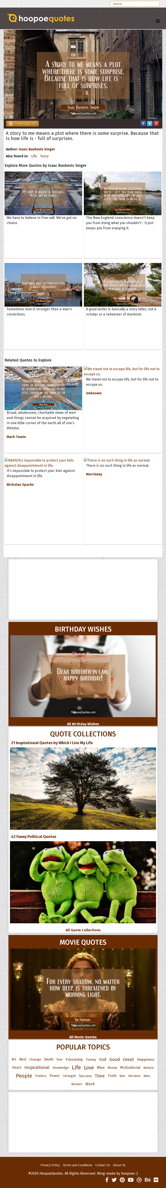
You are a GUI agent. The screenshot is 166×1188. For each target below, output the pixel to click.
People (24, 1076)
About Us (119, 1165)
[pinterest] (122, 1180)
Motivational (130, 1067)
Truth (112, 1076)
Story (44, 156)
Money (112, 1068)
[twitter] (114, 1180)
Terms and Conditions (77, 1165)
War (122, 1076)
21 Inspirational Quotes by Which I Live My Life (52, 743)
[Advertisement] (83, 589)
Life (34, 156)
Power (54, 1076)
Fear (59, 1059)
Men (101, 1067)
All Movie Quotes (83, 1037)
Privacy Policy (50, 1165)
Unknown (94, 393)
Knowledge (61, 1068)
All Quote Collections (83, 930)
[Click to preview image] (83, 74)
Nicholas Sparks (20, 485)
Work (90, 1084)
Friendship (74, 1059)
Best (22, 1059)
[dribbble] (139, 1180)
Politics (40, 1076)
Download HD (25, 123)
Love (89, 1068)
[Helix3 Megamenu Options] (158, 21)
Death (48, 1059)
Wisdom (134, 1076)
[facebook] (107, 1180)
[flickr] (156, 1180)
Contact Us (102, 1165)
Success (85, 1076)
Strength (69, 1076)
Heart (16, 1067)
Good (114, 1059)
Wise (147, 1076)
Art (14, 1059)
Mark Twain (16, 437)
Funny (91, 1059)
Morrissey (94, 474)
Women (76, 1084)
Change (35, 1059)
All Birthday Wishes (83, 724)
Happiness (145, 1059)
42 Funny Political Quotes (33, 836)
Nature (148, 1067)
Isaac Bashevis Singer (37, 149)
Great (128, 1059)
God (102, 1059)
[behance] (148, 1180)
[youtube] (131, 1180)
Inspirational (36, 1067)
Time (100, 1075)
